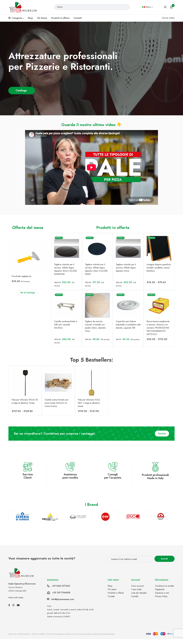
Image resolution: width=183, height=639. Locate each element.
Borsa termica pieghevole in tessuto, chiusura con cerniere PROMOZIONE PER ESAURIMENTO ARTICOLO (158, 328)
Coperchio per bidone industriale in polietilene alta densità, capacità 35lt (128, 324)
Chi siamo (112, 589)
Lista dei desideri (139, 592)
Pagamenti (159, 589)
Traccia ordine (168, 17)
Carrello (134, 596)
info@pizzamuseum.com (62, 599)
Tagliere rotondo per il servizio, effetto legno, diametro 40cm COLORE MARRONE (65, 269)
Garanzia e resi (162, 592)
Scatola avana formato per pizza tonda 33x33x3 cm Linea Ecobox (56, 403)
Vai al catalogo (27, 292)
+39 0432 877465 (61, 585)
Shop (110, 585)
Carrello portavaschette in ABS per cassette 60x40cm (65, 324)
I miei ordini (136, 589)
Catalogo (22, 90)
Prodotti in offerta (116, 592)
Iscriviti (164, 558)
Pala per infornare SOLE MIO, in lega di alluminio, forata (89, 403)
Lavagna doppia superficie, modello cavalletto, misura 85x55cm (159, 267)
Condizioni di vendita (164, 585)
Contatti (111, 596)
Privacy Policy (161, 596)
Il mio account (137, 585)
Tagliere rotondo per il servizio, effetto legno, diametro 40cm (126, 267)
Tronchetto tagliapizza (21, 276)
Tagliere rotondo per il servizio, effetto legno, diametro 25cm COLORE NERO (96, 269)
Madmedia (110, 634)
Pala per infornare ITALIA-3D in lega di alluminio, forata (25, 401)
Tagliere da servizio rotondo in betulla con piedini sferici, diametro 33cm (95, 326)
